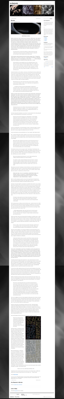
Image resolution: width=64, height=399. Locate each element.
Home (12, 15)
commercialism (25, 377)
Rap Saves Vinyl (38, 18)
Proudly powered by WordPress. (48, 396)
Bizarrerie (45, 39)
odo (19, 21)
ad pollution (27, 376)
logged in (16, 390)
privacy (14, 378)
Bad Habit (45, 37)
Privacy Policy (17, 396)
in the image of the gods (30, 15)
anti (40, 376)
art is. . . (16, 377)
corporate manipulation (34, 377)
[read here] (45, 57)
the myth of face (36, 15)
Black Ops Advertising (20, 377)
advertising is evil (32, 376)
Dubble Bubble (16, 374)
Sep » (52, 66)
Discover (22, 376)
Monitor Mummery (13, 18)
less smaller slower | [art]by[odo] (18, 384)
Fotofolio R (45, 38)
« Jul (44, 66)
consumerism (29, 377)
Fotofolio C (45, 40)
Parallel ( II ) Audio (42, 15)
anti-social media (13, 377)
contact (20, 15)
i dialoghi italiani (24, 15)
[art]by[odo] (14, 3)
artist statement (16, 15)
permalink (20, 378)
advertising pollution (36, 376)
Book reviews (19, 376)
